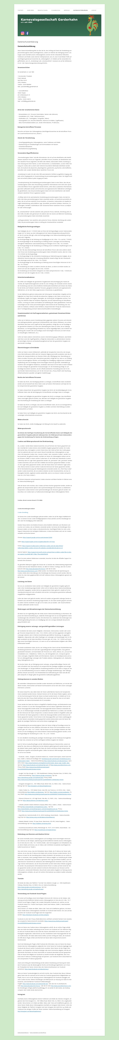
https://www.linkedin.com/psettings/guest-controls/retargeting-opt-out (37, 809)
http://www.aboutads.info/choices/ (35, 569)
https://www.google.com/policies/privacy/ (29, 887)
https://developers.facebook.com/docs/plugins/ (35, 915)
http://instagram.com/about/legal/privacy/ (39, 786)
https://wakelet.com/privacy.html (42, 823)
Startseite (20, 10)
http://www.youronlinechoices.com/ (28, 571)
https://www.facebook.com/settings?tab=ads (35, 765)
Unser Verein (30, 10)
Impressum (67, 10)
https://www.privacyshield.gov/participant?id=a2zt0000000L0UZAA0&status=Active (45, 811)
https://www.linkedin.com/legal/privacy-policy (34, 807)
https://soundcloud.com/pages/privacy (45, 830)
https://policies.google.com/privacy (42, 775)
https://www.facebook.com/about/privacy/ (56, 761)
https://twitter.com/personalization (59, 792)
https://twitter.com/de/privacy (35, 792)
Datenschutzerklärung (80, 10)
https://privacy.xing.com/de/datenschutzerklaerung (40, 817)
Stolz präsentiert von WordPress (38, 1032)
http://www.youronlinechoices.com (60, 765)
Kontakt (94, 10)
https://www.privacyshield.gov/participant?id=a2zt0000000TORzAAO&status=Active (47, 794)
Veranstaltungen (42, 10)
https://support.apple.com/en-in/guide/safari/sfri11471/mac (38, 541)
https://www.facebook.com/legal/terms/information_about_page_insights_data (47, 763)
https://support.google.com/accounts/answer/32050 (37, 537)
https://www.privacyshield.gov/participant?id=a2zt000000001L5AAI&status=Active (40, 779)
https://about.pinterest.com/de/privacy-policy (35, 800)
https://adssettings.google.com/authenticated (30, 777)
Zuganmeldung (55, 10)
